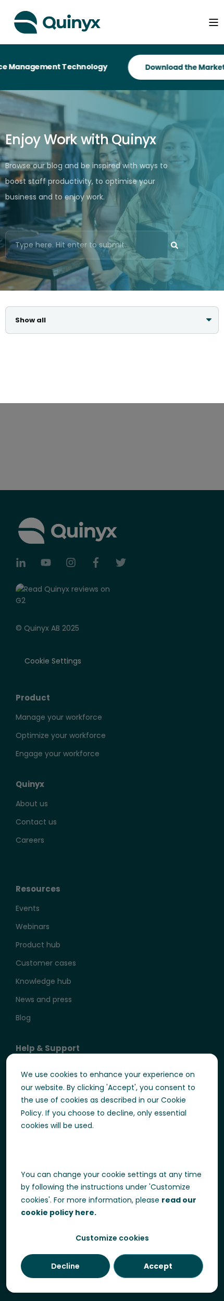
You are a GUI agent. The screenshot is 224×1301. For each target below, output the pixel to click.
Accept (158, 1266)
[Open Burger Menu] (213, 22)
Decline (65, 1266)
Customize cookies (112, 1238)
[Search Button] (174, 245)
